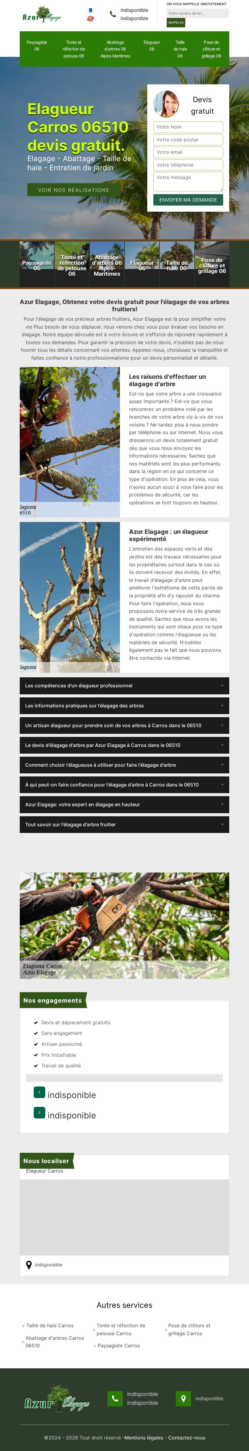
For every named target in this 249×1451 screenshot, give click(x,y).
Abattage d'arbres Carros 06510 (55, 1342)
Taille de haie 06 (180, 49)
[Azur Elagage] (42, 14)
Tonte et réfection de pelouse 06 (74, 49)
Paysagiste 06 (37, 45)
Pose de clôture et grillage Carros (189, 1329)
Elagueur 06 (152, 45)
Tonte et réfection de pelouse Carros (121, 1329)
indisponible (134, 10)
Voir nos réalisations (73, 190)
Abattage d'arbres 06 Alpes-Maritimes (115, 49)
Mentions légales (143, 1438)
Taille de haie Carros (49, 1325)
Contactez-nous (186, 1438)
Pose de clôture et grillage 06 (211, 49)
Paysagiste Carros (119, 1345)
